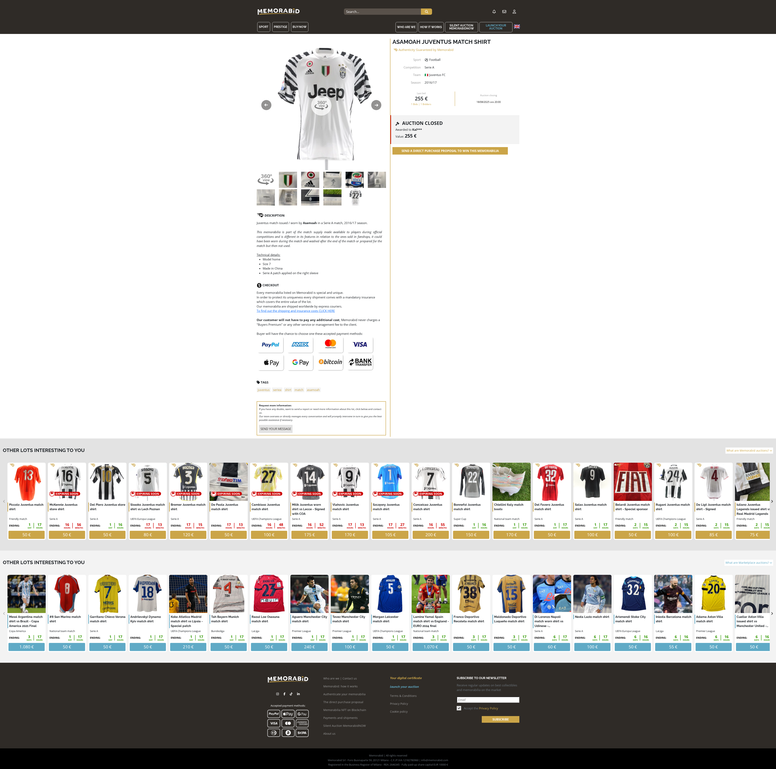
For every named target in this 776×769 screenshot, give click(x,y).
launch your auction (496, 27)
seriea (277, 390)
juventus (264, 390)
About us (329, 733)
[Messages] (504, 12)
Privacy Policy (399, 704)
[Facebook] (284, 694)
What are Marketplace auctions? (747, 563)
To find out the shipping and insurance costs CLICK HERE (296, 311)
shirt (288, 390)
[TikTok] (291, 694)
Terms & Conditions (403, 696)
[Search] (426, 11)
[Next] (772, 501)
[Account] (514, 12)
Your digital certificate (406, 678)
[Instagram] (277, 694)
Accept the (481, 708)
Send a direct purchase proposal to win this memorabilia (450, 151)
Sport (263, 26)
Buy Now (300, 26)
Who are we (406, 27)
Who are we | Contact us (340, 678)
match (299, 390)
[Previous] (4, 501)
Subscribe (500, 719)
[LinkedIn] (298, 694)
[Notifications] (494, 12)
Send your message (275, 429)
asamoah (313, 390)
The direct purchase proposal (343, 702)
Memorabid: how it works (340, 686)
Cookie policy (399, 711)
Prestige (280, 26)
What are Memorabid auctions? (748, 450)
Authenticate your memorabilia (344, 694)
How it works (431, 27)
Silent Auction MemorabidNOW (461, 27)
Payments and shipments (340, 718)
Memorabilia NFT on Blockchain (344, 710)
